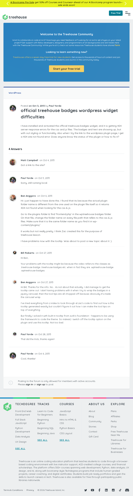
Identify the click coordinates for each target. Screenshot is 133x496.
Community (95, 421)
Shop (114, 426)
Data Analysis (22, 436)
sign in (29, 384)
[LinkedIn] (106, 490)
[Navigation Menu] (127, 13)
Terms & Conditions (13, 490)
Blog (91, 416)
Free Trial (116, 13)
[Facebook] (99, 490)
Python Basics (67, 428)
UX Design (20, 441)
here (117, 45)
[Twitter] (85, 490)
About (92, 411)
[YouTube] (92, 490)
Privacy (30, 490)
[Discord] (127, 490)
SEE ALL (20, 448)
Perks (114, 421)
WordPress (15, 92)
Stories (92, 426)
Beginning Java (46, 433)
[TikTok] (120, 490)
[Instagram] (113, 490)
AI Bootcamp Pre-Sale (22, 2)
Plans (113, 411)
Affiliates (115, 416)
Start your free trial (66, 69)
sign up (41, 384)
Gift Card (93, 436)
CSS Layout (66, 433)
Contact (93, 431)
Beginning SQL (45, 428)
